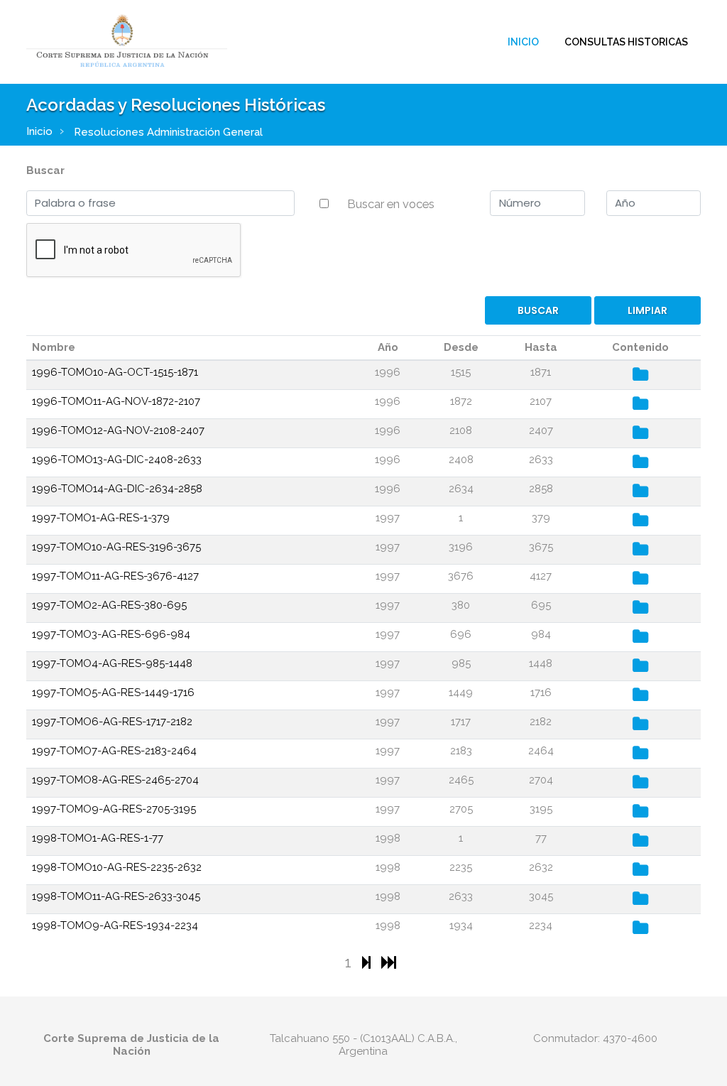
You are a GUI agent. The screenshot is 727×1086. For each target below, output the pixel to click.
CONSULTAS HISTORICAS (626, 42)
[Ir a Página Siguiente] (368, 962)
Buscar (45, 170)
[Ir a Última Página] (388, 962)
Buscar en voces (390, 204)
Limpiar (647, 310)
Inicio (523, 42)
